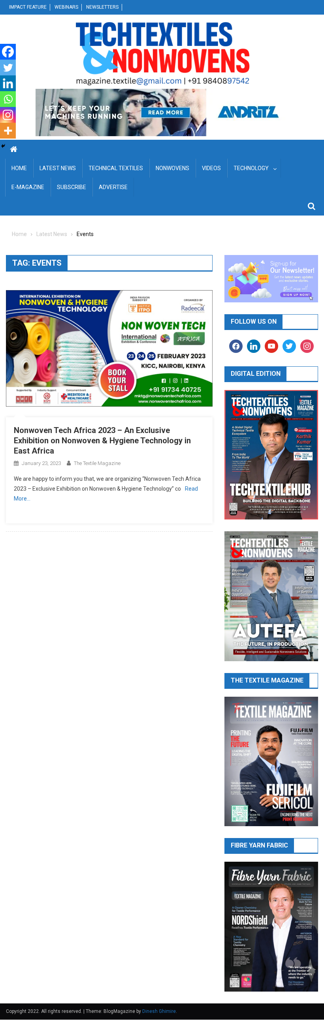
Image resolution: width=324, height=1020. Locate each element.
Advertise (113, 187)
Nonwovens (172, 168)
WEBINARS (66, 7)
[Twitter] (8, 67)
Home (19, 168)
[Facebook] (8, 52)
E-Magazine (27, 187)
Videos (211, 168)
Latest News (58, 168)
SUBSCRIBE (71, 187)
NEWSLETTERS (102, 7)
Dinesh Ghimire (159, 1011)
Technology (251, 168)
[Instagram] (8, 115)
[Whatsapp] (8, 99)
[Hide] (3, 146)
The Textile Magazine (97, 463)
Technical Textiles (116, 168)
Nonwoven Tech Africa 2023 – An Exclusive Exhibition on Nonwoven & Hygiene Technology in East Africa (102, 441)
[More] (8, 131)
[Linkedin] (8, 83)
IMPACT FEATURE (28, 7)
